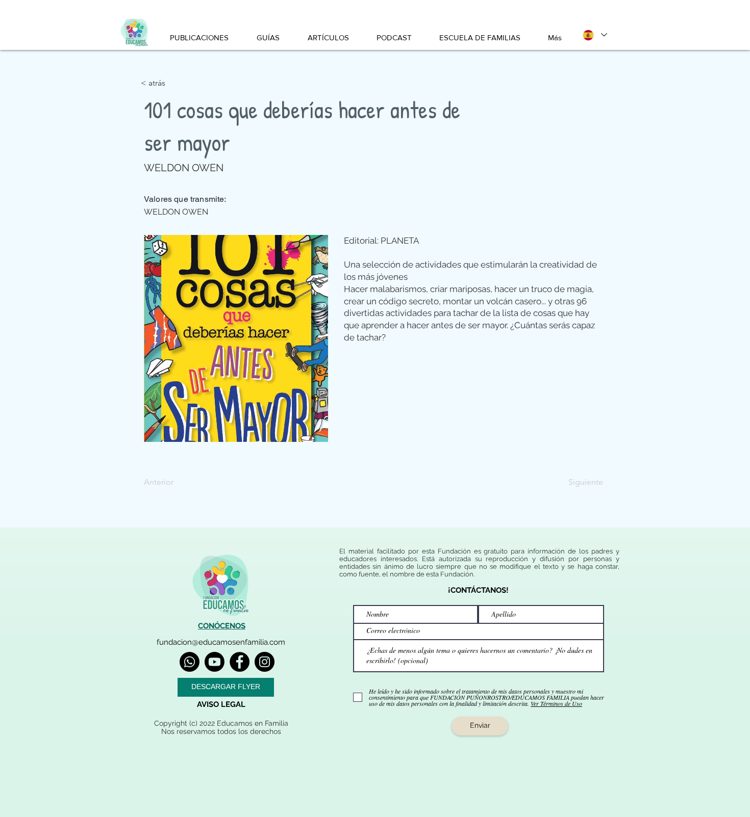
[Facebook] (239, 662)
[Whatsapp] (189, 662)
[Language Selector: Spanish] (594, 35)
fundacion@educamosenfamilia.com (221, 642)
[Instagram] (264, 662)
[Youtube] (214, 662)
